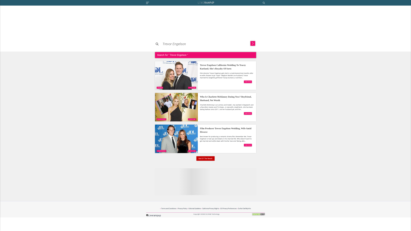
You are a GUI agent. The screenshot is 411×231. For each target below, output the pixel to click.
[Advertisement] (18, 21)
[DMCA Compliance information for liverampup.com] (258, 215)
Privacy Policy (182, 208)
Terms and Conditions (168, 208)
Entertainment (161, 119)
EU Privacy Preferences (228, 208)
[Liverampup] (206, 2)
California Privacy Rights (210, 208)
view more (248, 81)
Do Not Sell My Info (244, 208)
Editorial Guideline (195, 208)
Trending (160, 87)
